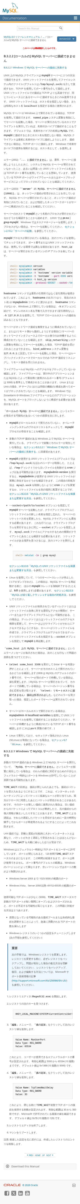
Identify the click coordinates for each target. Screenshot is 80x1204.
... (43, 37)
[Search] (61, 28)
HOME (38, 1155)
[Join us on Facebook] (7, 1194)
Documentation (15, 18)
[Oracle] (12, 1185)
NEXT (49, 1155)
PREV (30, 1155)
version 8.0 (65, 38)
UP (43, 1155)
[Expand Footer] (73, 1186)
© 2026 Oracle (30, 1185)
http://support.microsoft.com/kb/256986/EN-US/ (39, 980)
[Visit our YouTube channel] (27, 1194)
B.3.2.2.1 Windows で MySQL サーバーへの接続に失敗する (35, 67)
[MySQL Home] (10, 7)
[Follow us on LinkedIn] (20, 1194)
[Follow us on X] (14, 1194)
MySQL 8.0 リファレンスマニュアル (22, 37)
